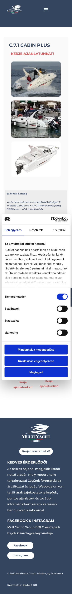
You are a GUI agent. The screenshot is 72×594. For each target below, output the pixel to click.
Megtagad (36, 372)
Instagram (20, 555)
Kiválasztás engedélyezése (36, 360)
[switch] (62, 309)
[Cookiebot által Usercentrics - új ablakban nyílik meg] (51, 219)
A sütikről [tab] (58, 230)
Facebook (20, 545)
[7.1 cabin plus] (36, 95)
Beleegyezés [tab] (13, 230)
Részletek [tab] (36, 230)
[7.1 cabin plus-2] (36, 136)
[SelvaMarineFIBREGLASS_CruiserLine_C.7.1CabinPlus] (36, 176)
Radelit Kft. (30, 585)
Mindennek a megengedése (36, 349)
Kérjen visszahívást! (36, 451)
